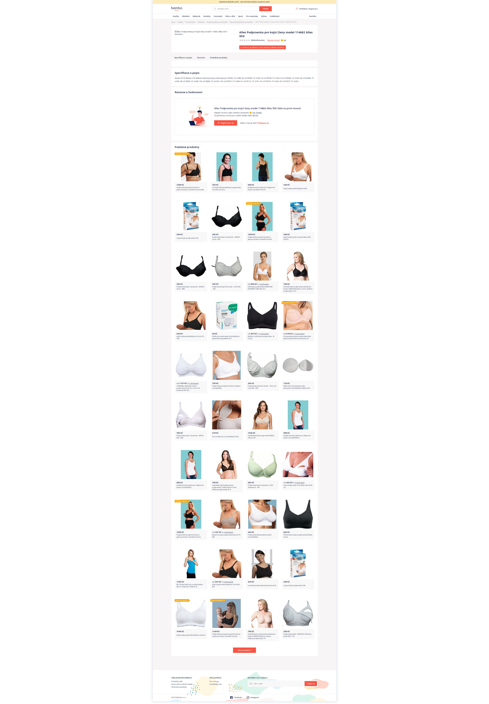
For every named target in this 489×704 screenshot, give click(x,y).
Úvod (173, 22)
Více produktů (244, 650)
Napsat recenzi (273, 40)
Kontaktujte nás (215, 684)
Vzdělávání (274, 16)
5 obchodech (299, 334)
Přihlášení (303, 9)
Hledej (265, 9)
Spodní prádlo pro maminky (217, 22)
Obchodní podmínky (179, 687)
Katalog (180, 22)
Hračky (176, 16)
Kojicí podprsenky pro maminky (241, 22)
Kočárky (206, 16)
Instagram (254, 697)
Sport (240, 16)
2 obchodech (264, 284)
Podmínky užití (176, 681)
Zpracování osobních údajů (181, 684)
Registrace (313, 9)
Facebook (238, 697)
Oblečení (186, 16)
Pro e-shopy (214, 681)
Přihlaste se (263, 123)
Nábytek (196, 16)
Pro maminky (252, 16)
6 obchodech (228, 582)
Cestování (218, 16)
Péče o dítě (230, 16)
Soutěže (312, 16)
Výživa (264, 16)
